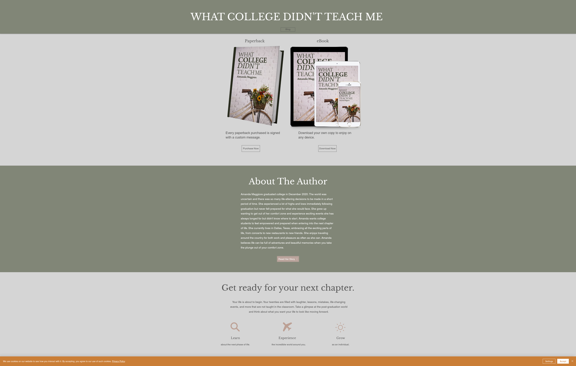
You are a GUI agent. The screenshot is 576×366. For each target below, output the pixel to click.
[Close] (572, 361)
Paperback (255, 41)
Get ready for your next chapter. (288, 288)
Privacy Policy (118, 361)
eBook (323, 41)
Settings (549, 361)
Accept (563, 361)
